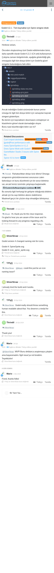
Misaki (7, 214)
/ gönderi (26, 10)
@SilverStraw (8, 352)
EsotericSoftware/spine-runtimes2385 (23, 188)
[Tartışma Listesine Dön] (2, 10)
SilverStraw (9, 268)
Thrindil (8, 174)
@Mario (19, 268)
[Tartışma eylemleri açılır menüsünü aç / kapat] (51, 10)
